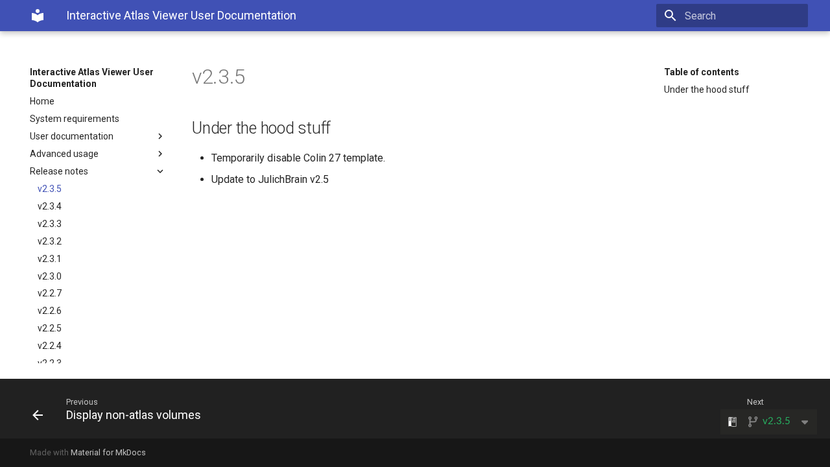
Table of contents (701, 72)
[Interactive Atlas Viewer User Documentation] (38, 16)
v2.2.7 (50, 293)
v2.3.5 (50, 189)
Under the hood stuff (707, 89)
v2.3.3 (50, 224)
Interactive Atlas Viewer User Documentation (92, 78)
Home (42, 101)
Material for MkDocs (108, 452)
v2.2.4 (50, 346)
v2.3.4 (50, 206)
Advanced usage (64, 154)
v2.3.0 (50, 276)
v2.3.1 (50, 259)
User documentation (71, 136)
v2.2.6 (50, 310)
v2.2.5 (50, 328)
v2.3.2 (50, 241)
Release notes (59, 171)
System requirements (74, 119)
